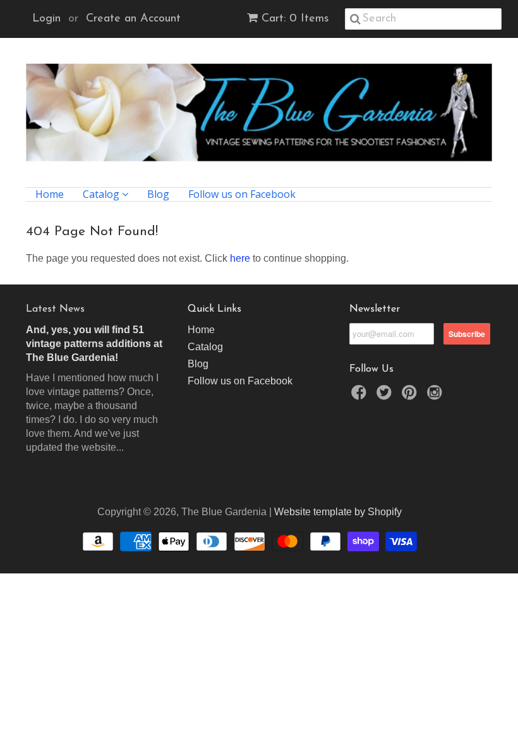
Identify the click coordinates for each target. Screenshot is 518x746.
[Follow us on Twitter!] (385, 396)
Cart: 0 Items (295, 19)
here (240, 258)
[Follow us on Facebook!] (360, 396)
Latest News (55, 309)
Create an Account (133, 19)
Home (49, 194)
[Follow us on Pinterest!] (411, 396)
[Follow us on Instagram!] (436, 396)
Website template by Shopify (338, 511)
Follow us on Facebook (242, 194)
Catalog (102, 194)
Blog (158, 194)
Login (46, 19)
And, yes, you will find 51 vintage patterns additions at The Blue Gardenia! (94, 343)
